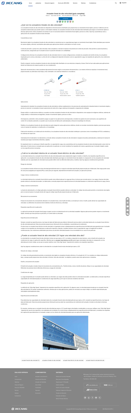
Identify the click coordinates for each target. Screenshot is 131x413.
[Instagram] (96, 397)
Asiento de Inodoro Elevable (62, 387)
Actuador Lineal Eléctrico (41, 376)
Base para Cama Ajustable (62, 379)
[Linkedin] (85, 397)
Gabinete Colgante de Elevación (63, 390)
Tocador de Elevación (61, 393)
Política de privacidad (92, 409)
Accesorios (38, 393)
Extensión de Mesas (61, 395)
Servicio (75, 3)
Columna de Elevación (40, 379)
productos (38, 3)
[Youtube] (88, 397)
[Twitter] (99, 397)
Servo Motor (38, 384)
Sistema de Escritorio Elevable (63, 376)
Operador (37, 390)
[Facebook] (92, 397)
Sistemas (17, 382)
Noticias (83, 3)
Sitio (84, 15)
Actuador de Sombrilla (40, 382)
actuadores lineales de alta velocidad (51, 360)
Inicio (30, 3)
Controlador (38, 387)
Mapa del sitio (82, 409)
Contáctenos (92, 3)
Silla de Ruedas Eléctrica (62, 398)
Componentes (18, 379)
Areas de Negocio (19, 384)
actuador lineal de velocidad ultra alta (95, 360)
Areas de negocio (49, 3)
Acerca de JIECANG (63, 3)
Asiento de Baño (60, 384)
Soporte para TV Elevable (62, 382)
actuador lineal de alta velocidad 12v (31, 360)
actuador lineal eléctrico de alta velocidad (73, 360)
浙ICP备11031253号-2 (108, 409)
